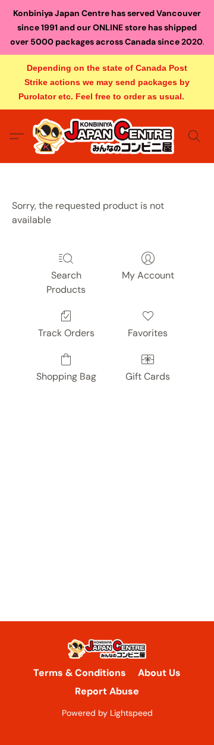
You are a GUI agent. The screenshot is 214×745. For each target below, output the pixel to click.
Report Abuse (107, 691)
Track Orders (66, 333)
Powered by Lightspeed (107, 713)
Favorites (148, 333)
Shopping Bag (66, 376)
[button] (107, 136)
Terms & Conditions (79, 672)
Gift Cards (147, 376)
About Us (159, 672)
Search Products (66, 282)
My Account (148, 275)
